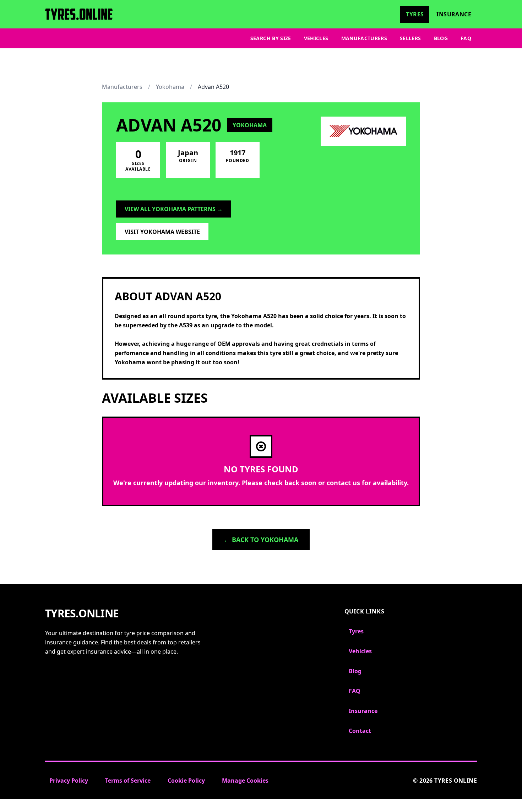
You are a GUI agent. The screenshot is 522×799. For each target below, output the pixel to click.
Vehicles (316, 38)
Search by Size (270, 38)
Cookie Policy (186, 780)
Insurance (453, 14)
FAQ (466, 38)
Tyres (415, 14)
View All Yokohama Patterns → (174, 209)
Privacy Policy (68, 780)
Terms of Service (128, 780)
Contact (360, 731)
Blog (441, 38)
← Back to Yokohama (261, 539)
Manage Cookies (245, 780)
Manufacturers (364, 38)
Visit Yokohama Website (162, 232)
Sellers (410, 38)
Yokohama (170, 87)
